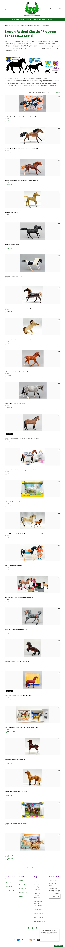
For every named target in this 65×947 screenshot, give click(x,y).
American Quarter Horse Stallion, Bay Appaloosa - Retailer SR (21, 148)
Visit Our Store (9, 890)
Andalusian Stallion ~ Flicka (12, 244)
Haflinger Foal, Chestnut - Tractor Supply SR (16, 372)
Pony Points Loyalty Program (38, 887)
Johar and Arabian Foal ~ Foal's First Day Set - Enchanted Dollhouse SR (24, 533)
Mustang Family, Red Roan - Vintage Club (16, 855)
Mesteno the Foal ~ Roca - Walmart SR (15, 759)
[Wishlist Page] (52, 9)
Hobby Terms (23, 885)
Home (6, 25)
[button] (5, 9)
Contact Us (8, 886)
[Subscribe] (58, 896)
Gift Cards (22, 881)
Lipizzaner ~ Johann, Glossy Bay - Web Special (17, 661)
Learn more (49, 939)
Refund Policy (38, 913)
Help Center (38, 881)
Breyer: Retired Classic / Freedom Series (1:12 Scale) (25, 25)
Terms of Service (39, 921)
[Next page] (37, 867)
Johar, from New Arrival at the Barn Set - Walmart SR (19, 597)
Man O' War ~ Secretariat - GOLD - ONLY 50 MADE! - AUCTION (21, 727)
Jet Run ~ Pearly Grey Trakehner (13, 502)
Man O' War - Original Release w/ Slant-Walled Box (18, 695)
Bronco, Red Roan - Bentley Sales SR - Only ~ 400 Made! (20, 340)
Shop (21, 896)
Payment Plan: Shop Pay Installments (38, 903)
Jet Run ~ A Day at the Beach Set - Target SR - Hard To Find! (21, 470)
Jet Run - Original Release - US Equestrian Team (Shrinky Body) (22, 438)
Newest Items (23, 893)
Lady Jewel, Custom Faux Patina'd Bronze (16, 629)
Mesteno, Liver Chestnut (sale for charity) (16, 823)
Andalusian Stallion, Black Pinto (13, 276)
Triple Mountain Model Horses (29, 943)
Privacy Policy (38, 909)
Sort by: (31, 92)
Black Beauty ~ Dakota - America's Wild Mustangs (18, 308)
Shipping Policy (39, 917)
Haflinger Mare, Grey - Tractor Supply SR (15, 403)
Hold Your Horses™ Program (37, 895)
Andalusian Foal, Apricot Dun (12, 212)
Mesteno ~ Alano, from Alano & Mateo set (16, 791)
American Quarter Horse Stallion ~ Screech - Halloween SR (20, 117)
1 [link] (27, 867)
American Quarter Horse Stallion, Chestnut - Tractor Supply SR (21, 180)
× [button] (58, 928)
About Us (8, 882)
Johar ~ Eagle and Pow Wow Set (13, 565)
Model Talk (22, 889)
